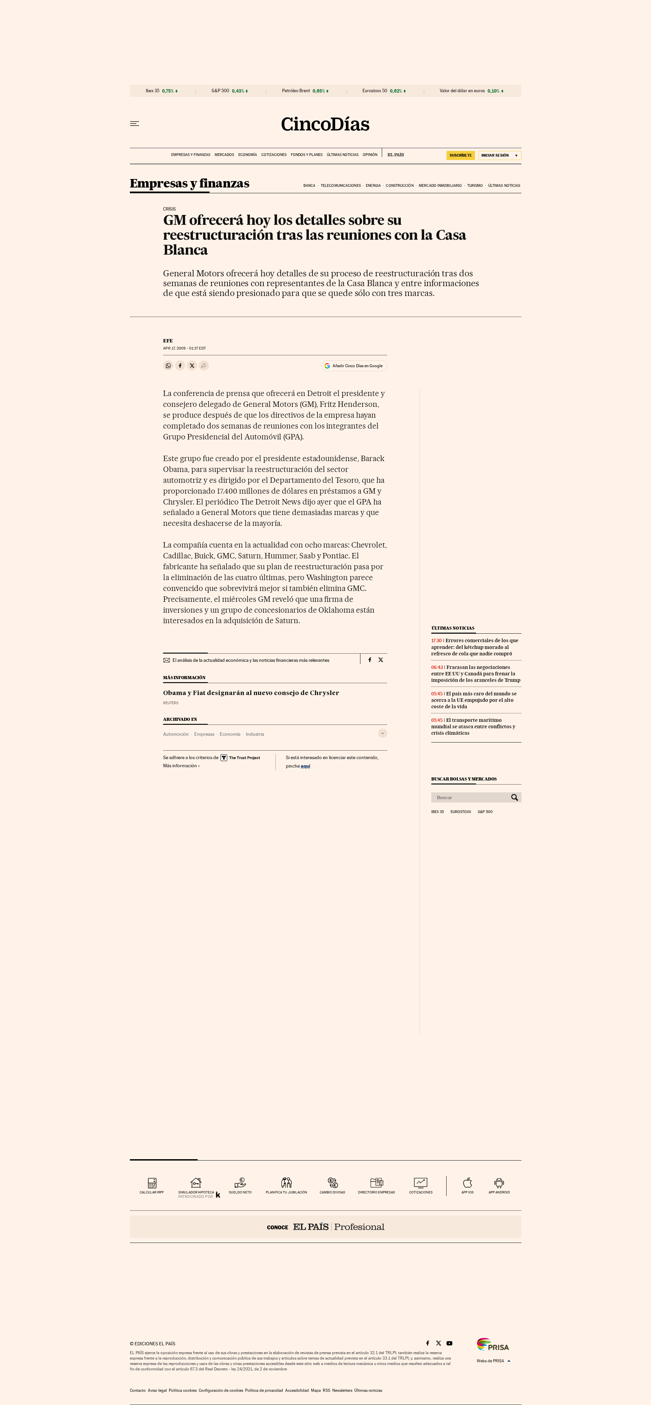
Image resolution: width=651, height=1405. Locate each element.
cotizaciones (421, 1192)
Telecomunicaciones (341, 185)
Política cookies (183, 1390)
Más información (180, 765)
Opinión (370, 155)
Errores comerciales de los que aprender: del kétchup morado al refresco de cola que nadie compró (474, 646)
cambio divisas (332, 1192)
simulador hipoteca (196, 1192)
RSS (326, 1390)
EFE (168, 341)
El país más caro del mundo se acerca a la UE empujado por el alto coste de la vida (474, 700)
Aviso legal (157, 1390)
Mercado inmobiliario (440, 185)
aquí (305, 766)
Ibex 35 (152, 90)
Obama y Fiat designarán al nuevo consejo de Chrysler (251, 693)
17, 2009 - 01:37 (184, 348)
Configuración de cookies (221, 1390)
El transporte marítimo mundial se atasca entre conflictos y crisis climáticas (473, 726)
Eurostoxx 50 (374, 90)
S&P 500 (220, 90)
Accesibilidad (297, 1390)
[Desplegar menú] (134, 123)
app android (499, 1192)
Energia (373, 185)
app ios (467, 1192)
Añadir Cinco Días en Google (357, 365)
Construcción (399, 185)
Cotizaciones (274, 155)
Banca (309, 185)
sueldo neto (240, 1192)
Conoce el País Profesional (325, 1226)
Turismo (475, 185)
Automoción (176, 734)
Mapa (316, 1390)
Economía (247, 155)
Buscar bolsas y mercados (464, 778)
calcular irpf (152, 1192)
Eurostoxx (461, 812)
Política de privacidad (264, 1390)
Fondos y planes (306, 155)
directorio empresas (376, 1192)
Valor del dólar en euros (462, 90)
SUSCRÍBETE (461, 155)
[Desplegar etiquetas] (382, 733)
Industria (255, 734)
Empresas (204, 734)
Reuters (170, 703)
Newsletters (342, 1390)
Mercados (224, 155)
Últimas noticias (342, 155)
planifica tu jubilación (286, 1192)
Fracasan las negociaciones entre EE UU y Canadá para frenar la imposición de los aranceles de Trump (475, 673)
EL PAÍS (393, 152)
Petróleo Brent (296, 90)
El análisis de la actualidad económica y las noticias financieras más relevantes (251, 660)
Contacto (138, 1390)
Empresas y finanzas (190, 155)
